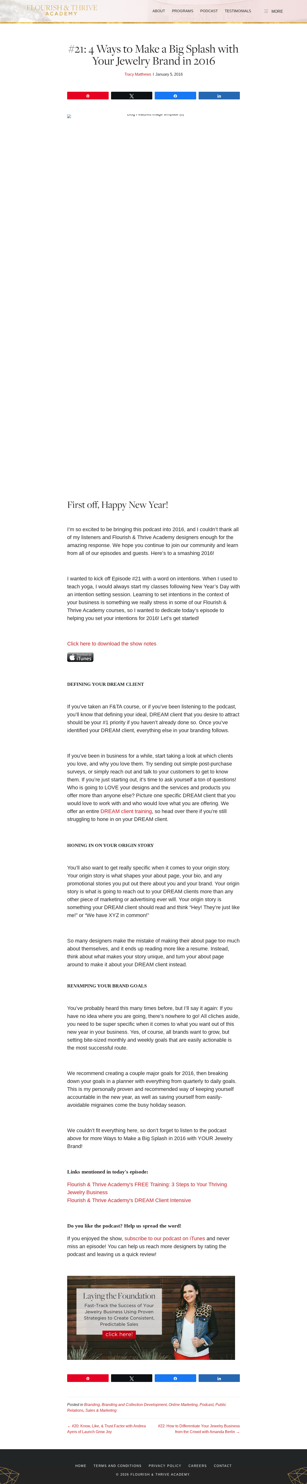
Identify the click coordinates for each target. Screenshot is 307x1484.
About (159, 11)
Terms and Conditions (118, 1466)
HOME (81, 1466)
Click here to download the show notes (111, 644)
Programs (182, 11)
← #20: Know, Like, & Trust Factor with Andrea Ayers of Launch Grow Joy (106, 1429)
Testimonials (238, 11)
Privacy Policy (165, 1466)
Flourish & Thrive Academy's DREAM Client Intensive (129, 1200)
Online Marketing (183, 1405)
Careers (198, 1466)
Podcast (209, 11)
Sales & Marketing (101, 1410)
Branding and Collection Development (134, 1405)
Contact (223, 1466)
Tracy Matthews (137, 74)
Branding (92, 1405)
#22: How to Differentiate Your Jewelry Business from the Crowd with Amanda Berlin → (199, 1429)
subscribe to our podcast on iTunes (164, 1238)
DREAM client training (126, 811)
